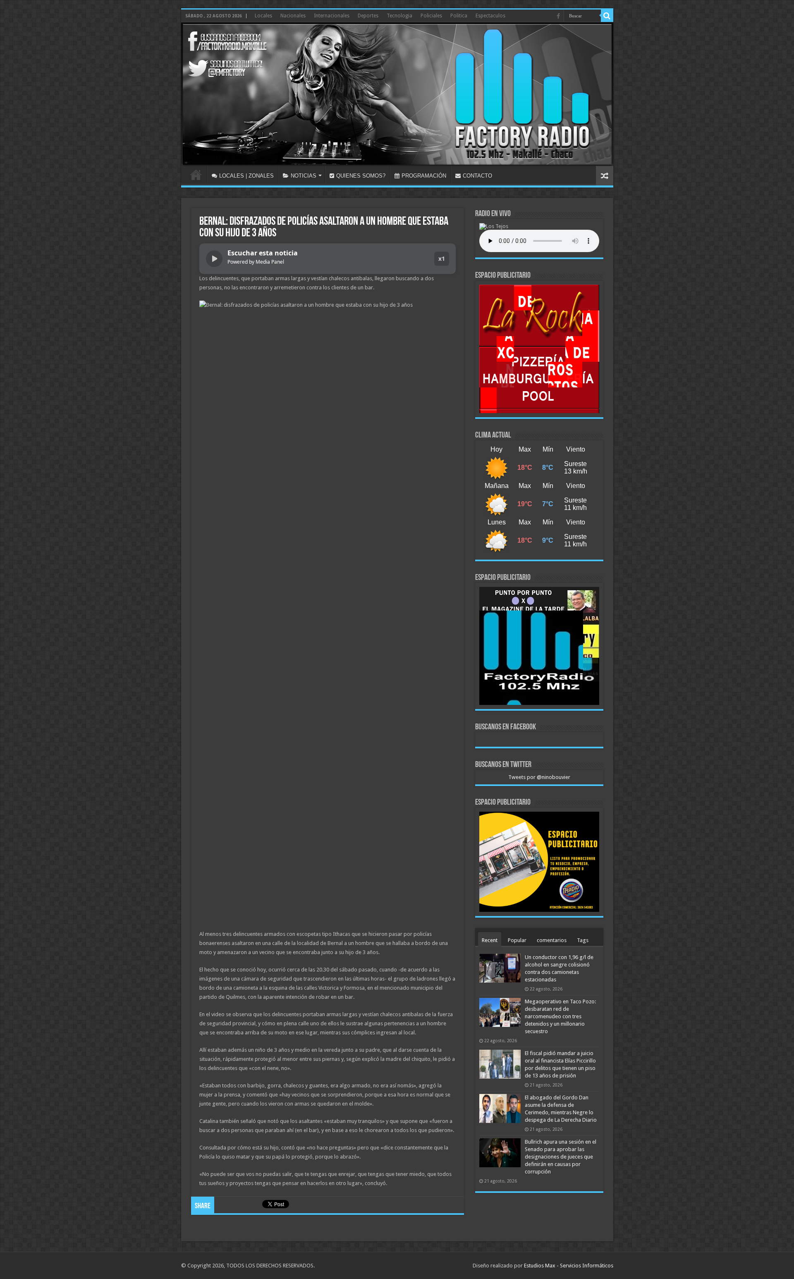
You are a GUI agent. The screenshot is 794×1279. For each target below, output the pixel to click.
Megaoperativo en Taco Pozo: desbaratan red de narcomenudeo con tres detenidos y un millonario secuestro (560, 1016)
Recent (489, 940)
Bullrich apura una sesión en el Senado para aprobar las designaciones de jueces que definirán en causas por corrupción (560, 1157)
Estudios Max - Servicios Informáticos (568, 1265)
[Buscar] (607, 16)
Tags (582, 940)
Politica (458, 16)
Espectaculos (490, 16)
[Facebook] (558, 16)
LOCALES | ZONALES (246, 176)
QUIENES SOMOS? (360, 176)
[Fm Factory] (397, 94)
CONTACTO (477, 176)
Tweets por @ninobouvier (539, 777)
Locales (263, 16)
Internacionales (331, 16)
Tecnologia (399, 16)
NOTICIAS (303, 176)
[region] (539, 349)
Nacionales (293, 16)
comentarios (552, 940)
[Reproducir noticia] (214, 258)
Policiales (431, 16)
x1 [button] (441, 258)
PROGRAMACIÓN (424, 176)
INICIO (196, 174)
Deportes (368, 16)
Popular (517, 940)
